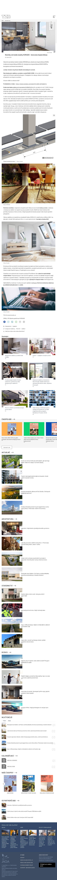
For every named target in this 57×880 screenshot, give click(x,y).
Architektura (7, 519)
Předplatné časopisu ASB (26, 862)
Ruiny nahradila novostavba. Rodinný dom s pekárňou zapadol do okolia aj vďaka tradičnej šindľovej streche (5, 842)
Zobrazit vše (6, 447)
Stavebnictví (8, 326)
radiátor (23, 328)
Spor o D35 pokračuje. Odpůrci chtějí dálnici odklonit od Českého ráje (23, 749)
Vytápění (15, 326)
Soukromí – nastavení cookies (27, 867)
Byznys (5, 652)
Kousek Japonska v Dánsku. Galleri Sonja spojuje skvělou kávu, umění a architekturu (27, 736)
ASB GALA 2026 (11, 766)
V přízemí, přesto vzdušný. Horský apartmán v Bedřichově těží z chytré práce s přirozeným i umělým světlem (24, 842)
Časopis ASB (6, 419)
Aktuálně (6, 452)
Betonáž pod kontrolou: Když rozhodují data (33, 610)
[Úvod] (6, 16)
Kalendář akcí (8, 756)
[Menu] (54, 16)
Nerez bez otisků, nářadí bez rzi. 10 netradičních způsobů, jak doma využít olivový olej (32, 840)
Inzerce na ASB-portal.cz (26, 860)
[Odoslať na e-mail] (20, 322)
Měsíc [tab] (9, 720)
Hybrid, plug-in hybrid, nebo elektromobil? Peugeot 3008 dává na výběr (24, 811)
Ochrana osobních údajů (26, 865)
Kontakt (22, 857)
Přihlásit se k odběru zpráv (46, 865)
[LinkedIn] (12, 322)
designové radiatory (10, 328)
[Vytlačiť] (24, 322)
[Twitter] (8, 322)
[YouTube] (16, 322)
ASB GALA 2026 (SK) (12, 760)
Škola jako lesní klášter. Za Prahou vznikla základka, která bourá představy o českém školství (29, 724)
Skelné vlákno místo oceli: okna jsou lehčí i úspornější (20, 817)
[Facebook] (4, 322)
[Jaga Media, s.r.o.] (5, 858)
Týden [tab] (4, 720)
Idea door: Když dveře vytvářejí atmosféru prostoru (35, 528)
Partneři (18, 328)
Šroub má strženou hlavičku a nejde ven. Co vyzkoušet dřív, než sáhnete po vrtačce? (51, 840)
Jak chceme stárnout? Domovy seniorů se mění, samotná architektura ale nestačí (26, 730)
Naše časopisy (7, 773)
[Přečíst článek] (12, 429)
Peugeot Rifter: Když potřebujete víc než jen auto (34, 707)
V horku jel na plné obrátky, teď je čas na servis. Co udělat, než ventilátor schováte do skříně (42, 841)
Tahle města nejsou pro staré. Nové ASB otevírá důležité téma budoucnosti (33, 439)
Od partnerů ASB (9, 801)
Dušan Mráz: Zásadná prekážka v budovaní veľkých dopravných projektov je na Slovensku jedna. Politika (14, 842)
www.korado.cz (12, 315)
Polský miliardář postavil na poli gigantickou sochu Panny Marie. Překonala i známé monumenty (30, 743)
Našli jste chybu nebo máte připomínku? (15, 331)
